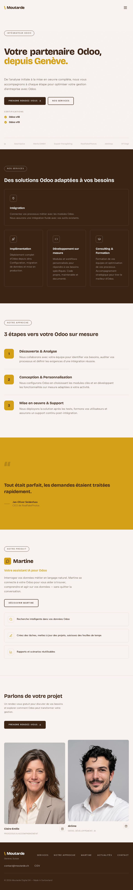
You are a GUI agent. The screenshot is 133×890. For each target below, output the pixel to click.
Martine (86, 855)
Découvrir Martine (21, 603)
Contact (123, 855)
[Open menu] (125, 7)
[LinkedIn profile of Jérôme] (126, 826)
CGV (37, 865)
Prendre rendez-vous (23, 101)
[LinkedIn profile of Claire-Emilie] (62, 829)
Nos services (60, 101)
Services (42, 855)
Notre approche (65, 855)
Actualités (104, 855)
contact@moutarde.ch (16, 865)
